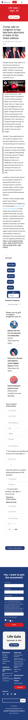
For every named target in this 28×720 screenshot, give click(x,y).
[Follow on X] (11, 694)
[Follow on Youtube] (15, 694)
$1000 (12, 265)
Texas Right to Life (9, 41)
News (4, 44)
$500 (12, 270)
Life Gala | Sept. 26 (14, 9)
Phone (6, 602)
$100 (12, 276)
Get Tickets (14, 17)
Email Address (9, 595)
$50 (11, 282)
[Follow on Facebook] (3, 694)
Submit (14, 624)
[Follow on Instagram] (7, 694)
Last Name (8, 589)
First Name (8, 582)
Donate (14, 2)
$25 (11, 287)
